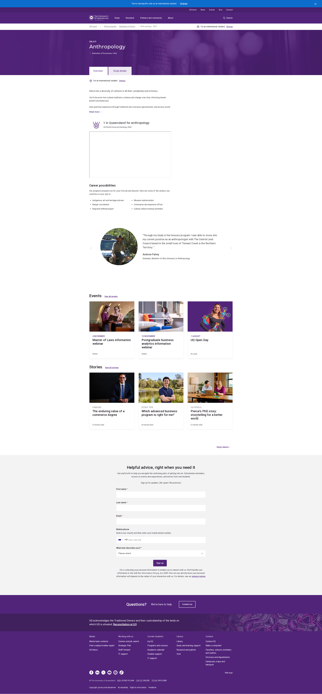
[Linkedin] (97, 673)
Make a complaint (214, 645)
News (203, 10)
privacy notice (198, 576)
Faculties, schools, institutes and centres (218, 651)
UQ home (193, 10)
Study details (120, 71)
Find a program (110, 26)
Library (180, 641)
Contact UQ (211, 641)
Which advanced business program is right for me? (161, 401)
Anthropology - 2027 (148, 26)
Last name (126, 502)
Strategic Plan (124, 645)
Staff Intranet (124, 650)
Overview (98, 71)
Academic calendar (155, 650)
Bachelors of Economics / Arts (104, 53)
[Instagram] (115, 673)
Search (315, 4)
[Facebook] (91, 673)
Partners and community (151, 18)
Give (220, 10)
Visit (179, 654)
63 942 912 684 (128, 681)
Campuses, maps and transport (215, 663)
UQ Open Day (210, 330)
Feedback (152, 687)
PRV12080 (162, 681)
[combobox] (122, 540)
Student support (154, 654)
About (170, 18)
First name (126, 489)
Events (212, 10)
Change (183, 3)
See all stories (112, 367)
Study (117, 18)
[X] (103, 673)
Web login (229, 673)
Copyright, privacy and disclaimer (102, 687)
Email (123, 516)
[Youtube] (109, 673)
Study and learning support (188, 645)
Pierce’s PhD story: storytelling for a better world (210, 401)
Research (130, 18)
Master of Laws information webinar (111, 330)
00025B (146, 681)
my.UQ (150, 641)
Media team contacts (98, 641)
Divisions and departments (218, 657)
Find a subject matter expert (101, 645)
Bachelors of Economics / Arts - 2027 (128, 26)
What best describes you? (133, 548)
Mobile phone (122, 529)
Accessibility (123, 687)
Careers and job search (128, 641)
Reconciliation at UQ (125, 624)
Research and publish (186, 650)
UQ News (93, 650)
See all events (111, 296)
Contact (229, 10)
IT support (123, 654)
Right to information (138, 687)
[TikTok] (121, 673)
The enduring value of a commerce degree (111, 401)
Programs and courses (157, 645)
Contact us (187, 604)
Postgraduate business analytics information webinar (161, 330)
